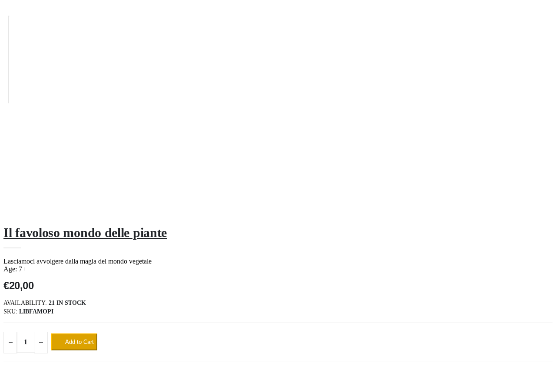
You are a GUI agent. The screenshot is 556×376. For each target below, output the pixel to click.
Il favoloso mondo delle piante (85, 232)
